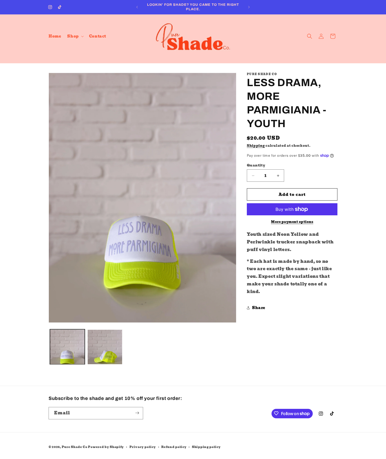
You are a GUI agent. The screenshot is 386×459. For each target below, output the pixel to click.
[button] (75, 36)
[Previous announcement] (137, 7)
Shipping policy (206, 447)
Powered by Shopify (106, 447)
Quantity (256, 165)
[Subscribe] (137, 413)
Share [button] (258, 308)
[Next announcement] (249, 7)
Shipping (256, 145)
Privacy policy (142, 447)
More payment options (292, 222)
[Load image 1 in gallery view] (67, 347)
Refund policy (173, 447)
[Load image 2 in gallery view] (104, 347)
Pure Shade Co (74, 447)
